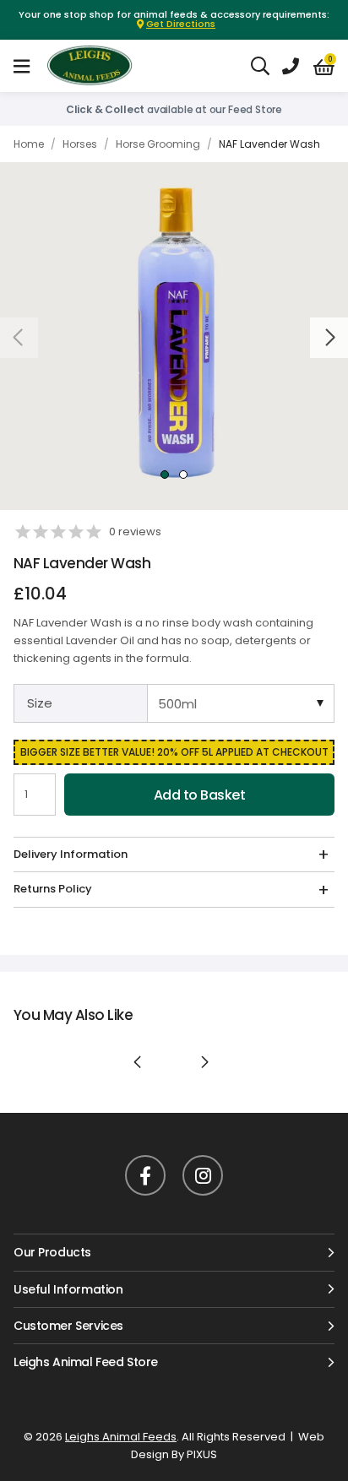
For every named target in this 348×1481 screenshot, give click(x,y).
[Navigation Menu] (22, 66)
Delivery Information (71, 854)
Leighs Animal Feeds (105, 66)
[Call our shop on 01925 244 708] (290, 65)
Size (39, 703)
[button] (323, 66)
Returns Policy (53, 889)
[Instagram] (202, 1175)
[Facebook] (145, 1175)
